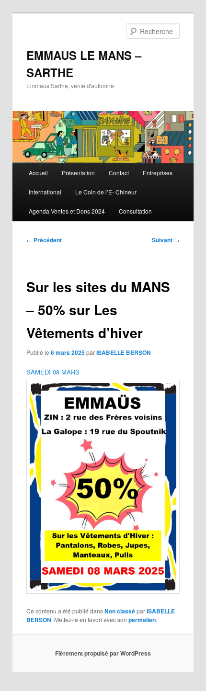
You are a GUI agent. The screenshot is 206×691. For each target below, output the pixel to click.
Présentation (78, 173)
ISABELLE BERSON (123, 352)
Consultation (135, 211)
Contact (119, 173)
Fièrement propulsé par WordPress (103, 653)
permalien (142, 619)
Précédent (44, 240)
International (45, 192)
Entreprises (157, 173)
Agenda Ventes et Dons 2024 (67, 211)
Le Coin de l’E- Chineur (106, 192)
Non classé (119, 611)
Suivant (166, 240)
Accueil (38, 173)
